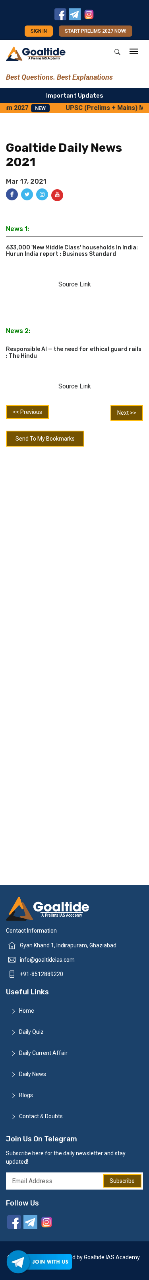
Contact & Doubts (41, 1116)
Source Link (74, 284)
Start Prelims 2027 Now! (95, 31)
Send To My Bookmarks (45, 438)
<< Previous (27, 412)
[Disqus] (74, 555)
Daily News (32, 1074)
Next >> (126, 413)
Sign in (39, 31)
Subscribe (122, 1181)
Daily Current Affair (43, 1053)
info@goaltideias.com (47, 960)
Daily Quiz (31, 1032)
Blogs (26, 1095)
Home (26, 1011)
